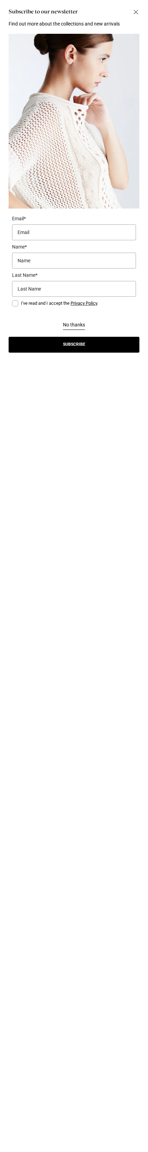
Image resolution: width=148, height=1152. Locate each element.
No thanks (74, 324)
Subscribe (74, 344)
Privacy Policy (84, 303)
